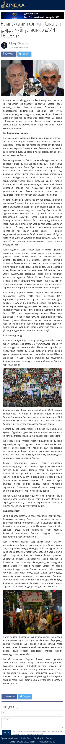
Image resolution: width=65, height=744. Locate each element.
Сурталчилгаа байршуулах (10, 738)
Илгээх (6, 732)
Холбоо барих (26, 738)
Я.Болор (12, 43)
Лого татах (49, 738)
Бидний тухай (38, 738)
